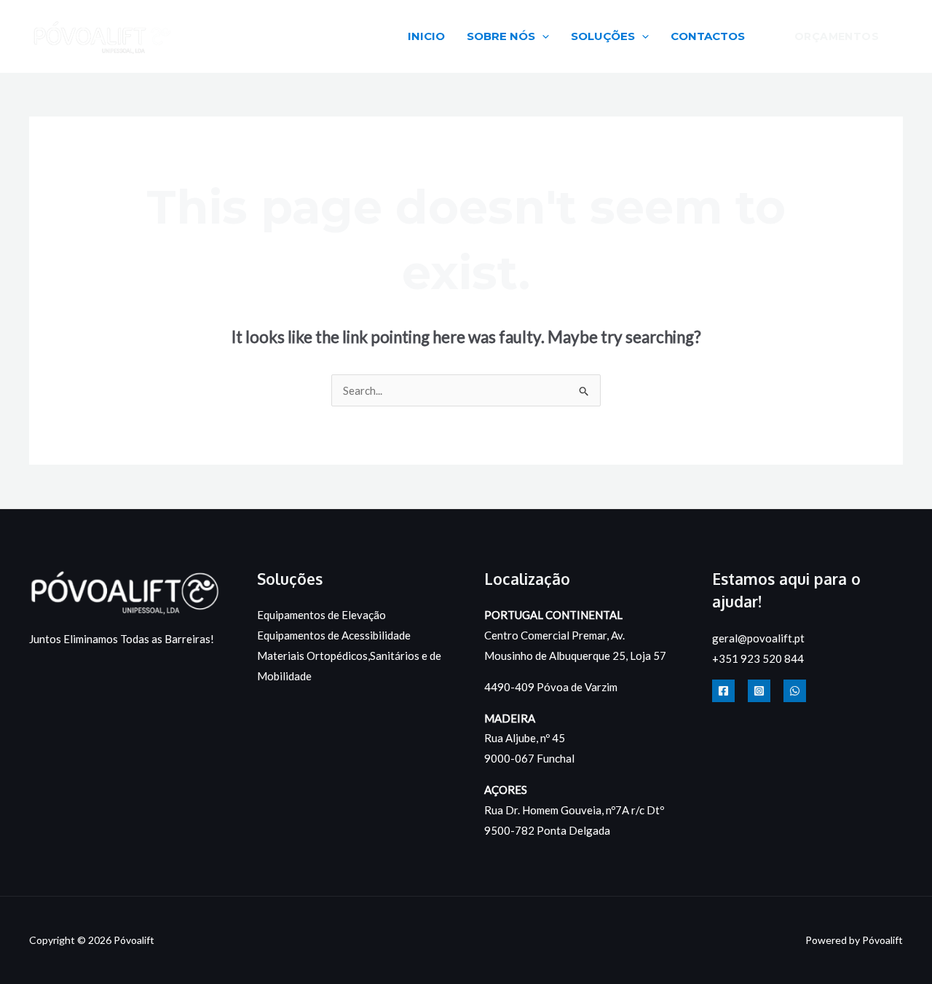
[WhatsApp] (794, 691)
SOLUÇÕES (603, 36)
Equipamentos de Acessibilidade (334, 635)
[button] (542, 36)
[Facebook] (723, 691)
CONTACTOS (708, 36)
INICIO (426, 36)
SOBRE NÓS (501, 36)
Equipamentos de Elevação (321, 614)
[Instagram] (759, 691)
